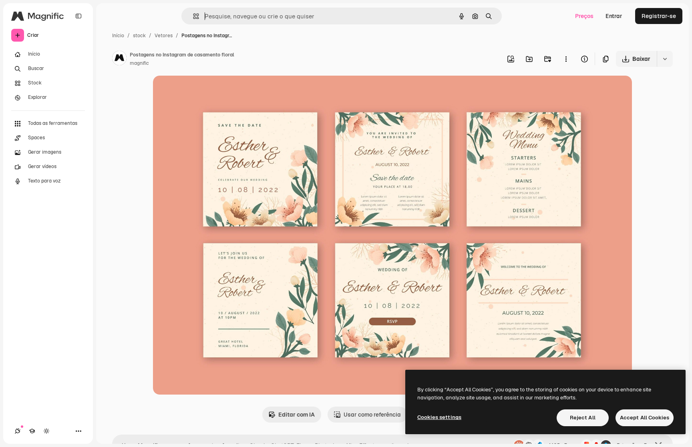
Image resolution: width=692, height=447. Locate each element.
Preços (584, 16)
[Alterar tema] (46, 431)
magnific (139, 63)
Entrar (614, 16)
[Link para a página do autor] (119, 59)
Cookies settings (439, 417)
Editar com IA (296, 414)
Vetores (164, 35)
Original (204, 91)
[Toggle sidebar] (78, 16)
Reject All (582, 417)
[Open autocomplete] (193, 16)
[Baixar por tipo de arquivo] (665, 59)
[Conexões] (17, 431)
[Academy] (32, 431)
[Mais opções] (566, 59)
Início (118, 35)
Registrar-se (659, 16)
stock (139, 35)
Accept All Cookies (644, 417)
